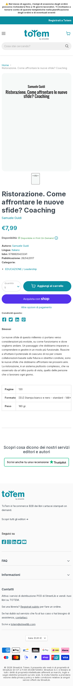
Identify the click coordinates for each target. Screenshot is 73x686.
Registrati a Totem (60, 20)
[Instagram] (8, 541)
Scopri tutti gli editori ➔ (15, 519)
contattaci (21, 617)
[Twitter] (18, 541)
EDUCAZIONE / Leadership (21, 269)
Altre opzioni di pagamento (36, 307)
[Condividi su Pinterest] (23, 319)
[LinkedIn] (13, 541)
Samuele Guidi (12, 218)
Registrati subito (29, 606)
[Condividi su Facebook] (4, 319)
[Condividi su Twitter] (10, 319)
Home (5, 65)
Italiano (16, 250)
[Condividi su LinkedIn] (17, 319)
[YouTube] (24, 541)
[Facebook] (3, 541)
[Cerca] (66, 46)
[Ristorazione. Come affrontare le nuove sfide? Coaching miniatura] (35, 178)
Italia (35, 638)
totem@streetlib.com (23, 624)
